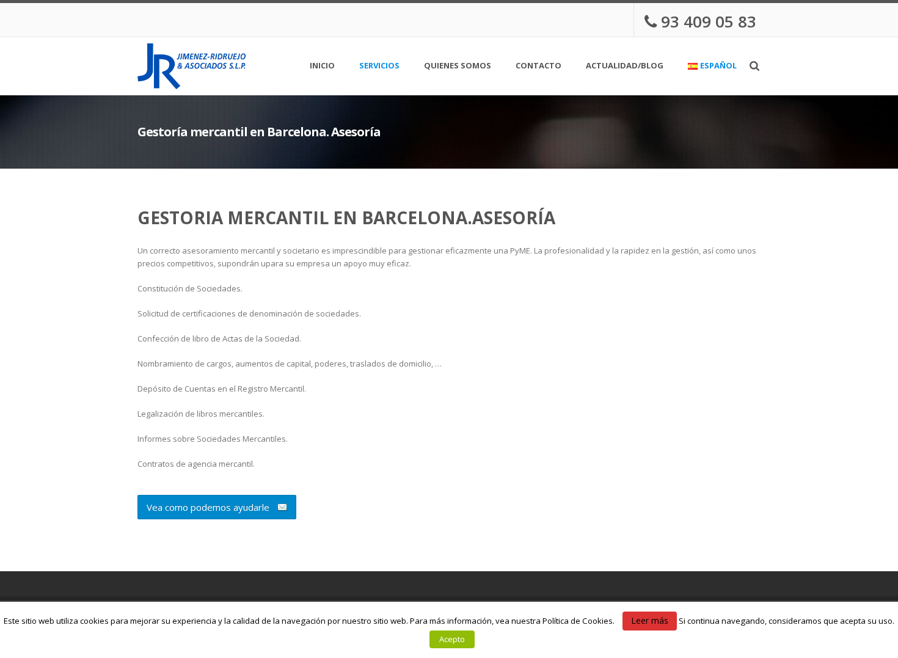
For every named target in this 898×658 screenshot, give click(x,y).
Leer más (649, 620)
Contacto (538, 66)
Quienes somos (457, 66)
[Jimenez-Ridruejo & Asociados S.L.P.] (191, 66)
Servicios (379, 67)
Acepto (452, 639)
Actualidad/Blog (624, 66)
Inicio (322, 66)
